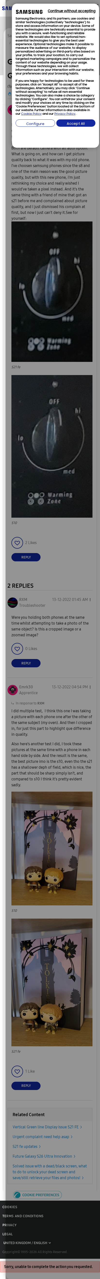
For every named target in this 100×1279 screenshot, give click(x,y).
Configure (35, 124)
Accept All (76, 124)
